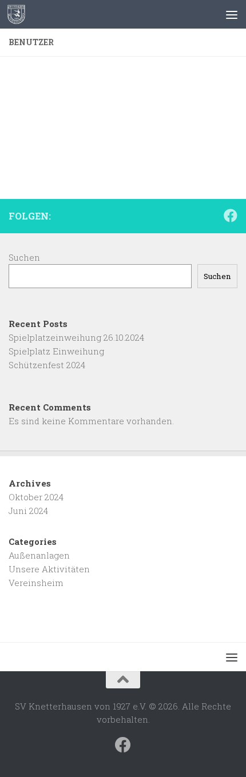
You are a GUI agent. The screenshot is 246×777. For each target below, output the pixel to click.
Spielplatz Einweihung (56, 351)
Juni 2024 (28, 510)
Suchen (24, 257)
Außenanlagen (39, 555)
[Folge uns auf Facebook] (230, 215)
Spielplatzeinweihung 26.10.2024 (76, 337)
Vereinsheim (36, 582)
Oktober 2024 (36, 497)
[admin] (83, 62)
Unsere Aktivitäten (49, 569)
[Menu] (231, 14)
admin (174, 82)
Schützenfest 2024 (47, 364)
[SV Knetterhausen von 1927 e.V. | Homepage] (19, 14)
